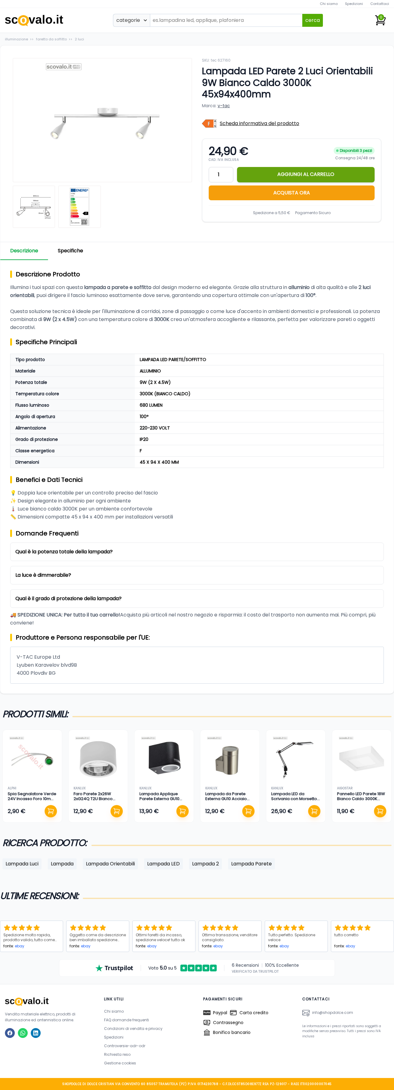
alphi (12, 788)
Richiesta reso (117, 1054)
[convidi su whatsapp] (23, 1033)
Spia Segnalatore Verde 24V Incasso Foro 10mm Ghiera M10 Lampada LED (32, 799)
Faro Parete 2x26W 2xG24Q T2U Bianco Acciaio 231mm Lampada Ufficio (93, 801)
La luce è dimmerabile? (43, 575)
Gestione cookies (120, 1063)
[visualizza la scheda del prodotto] (32, 759)
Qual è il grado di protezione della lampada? (68, 598)
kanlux (80, 788)
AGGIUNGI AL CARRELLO (305, 174)
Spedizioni (354, 3)
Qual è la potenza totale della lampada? (64, 551)
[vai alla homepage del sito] (48, 1001)
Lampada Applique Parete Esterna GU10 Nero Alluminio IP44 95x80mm (159, 801)
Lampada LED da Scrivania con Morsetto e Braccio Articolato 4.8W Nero (294, 801)
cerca (312, 20)
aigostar (345, 788)
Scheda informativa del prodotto (259, 123)
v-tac (224, 106)
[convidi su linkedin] (36, 1033)
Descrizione (24, 250)
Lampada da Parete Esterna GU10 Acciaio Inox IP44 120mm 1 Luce (228, 799)
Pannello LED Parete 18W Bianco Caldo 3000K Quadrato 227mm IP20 (361, 799)
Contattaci (379, 3)
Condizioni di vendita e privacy (133, 1028)
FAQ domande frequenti (126, 1020)
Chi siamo (329, 3)
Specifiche (70, 250)
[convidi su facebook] (10, 1033)
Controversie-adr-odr (124, 1045)
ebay (19, 946)
